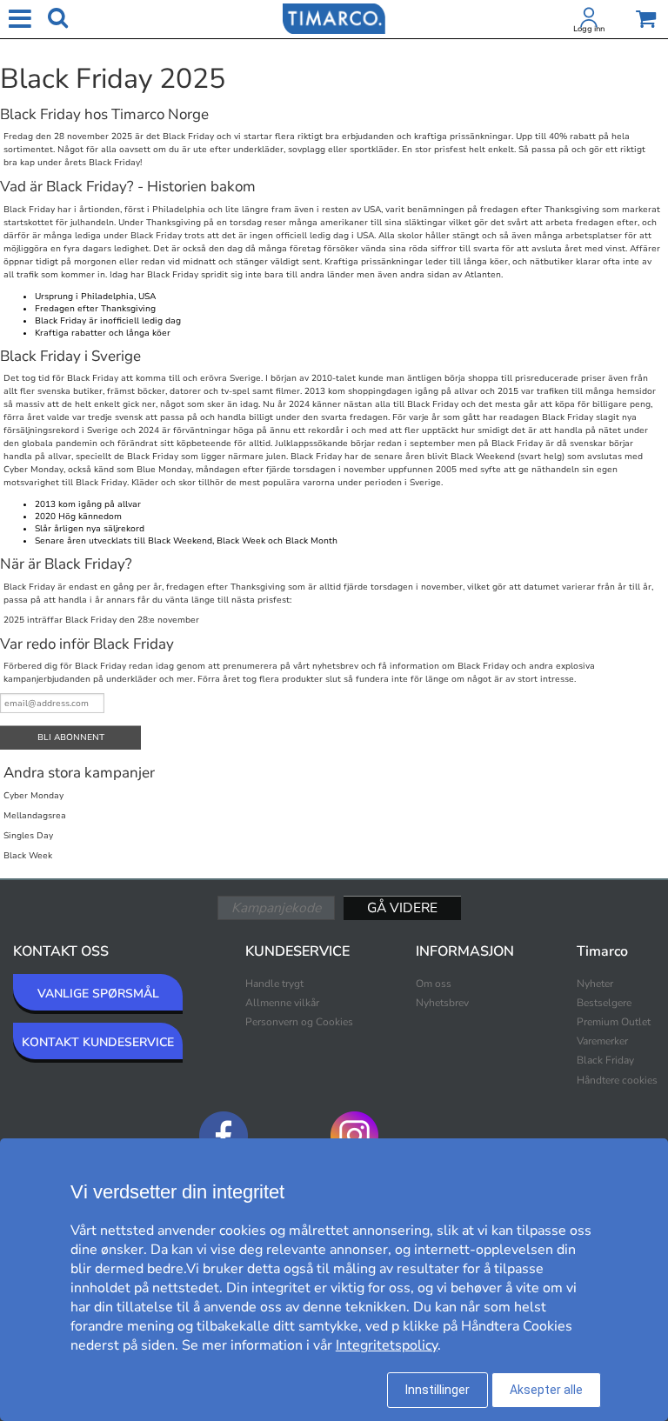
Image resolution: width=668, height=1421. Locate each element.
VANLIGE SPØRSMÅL (98, 993)
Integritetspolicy (387, 1345)
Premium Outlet (614, 1022)
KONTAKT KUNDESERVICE (98, 1042)
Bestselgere (604, 1003)
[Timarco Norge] (334, 17)
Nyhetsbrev (442, 1003)
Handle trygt (274, 984)
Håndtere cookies (617, 1080)
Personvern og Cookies (299, 1022)
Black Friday (605, 1060)
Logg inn (589, 28)
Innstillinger (437, 1390)
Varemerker (602, 1041)
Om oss (433, 984)
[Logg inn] (589, 21)
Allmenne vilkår (282, 1003)
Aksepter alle (546, 1390)
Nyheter (595, 984)
